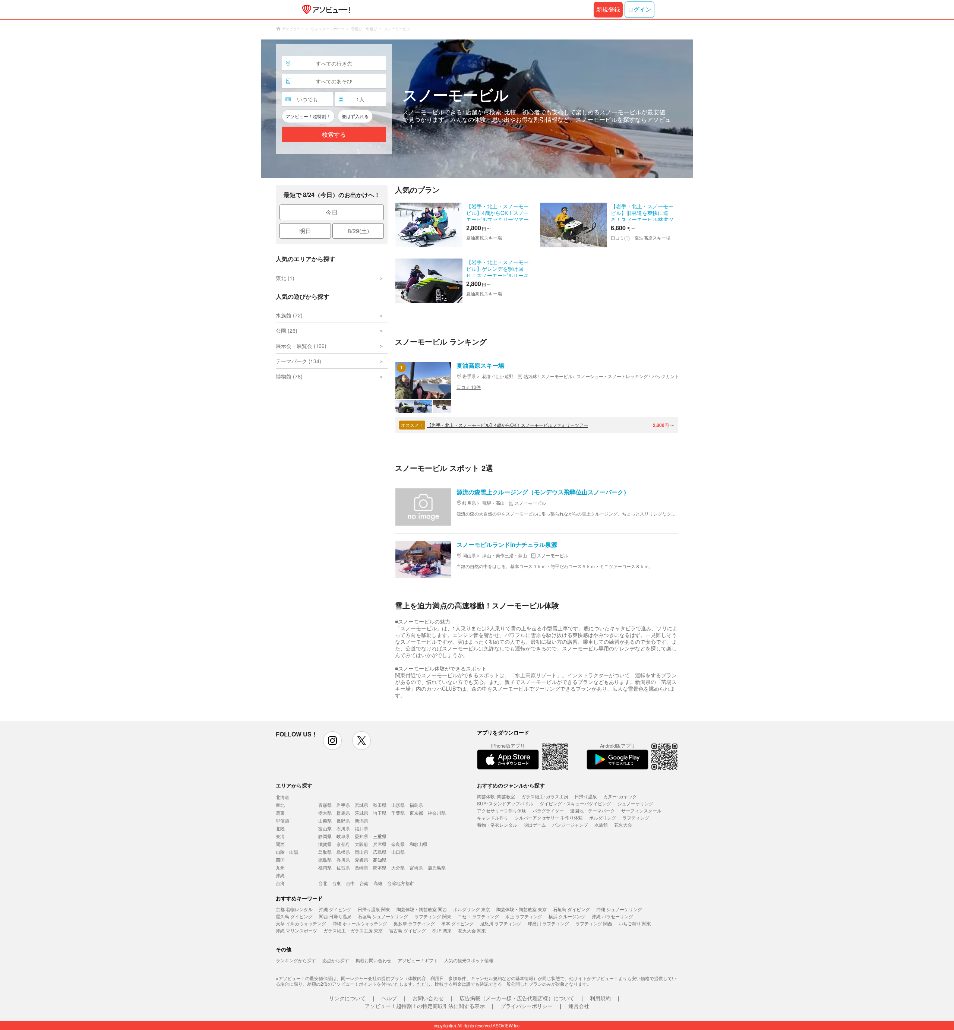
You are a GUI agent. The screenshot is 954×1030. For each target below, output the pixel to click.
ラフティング (635, 817)
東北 (280, 805)
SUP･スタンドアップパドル (505, 803)
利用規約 (600, 998)
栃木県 (325, 812)
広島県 (379, 852)
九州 (280, 867)
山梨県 (325, 820)
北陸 (280, 828)
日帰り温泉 (586, 796)
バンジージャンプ (570, 824)
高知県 (379, 859)
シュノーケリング (635, 803)
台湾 (280, 883)
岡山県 (361, 852)
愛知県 (361, 836)
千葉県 (398, 812)
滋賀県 (325, 844)
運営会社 (578, 1006)
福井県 (361, 828)
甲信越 (282, 820)
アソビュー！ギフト (418, 960)
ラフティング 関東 (432, 916)
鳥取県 (325, 852)
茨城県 (361, 812)
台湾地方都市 (400, 883)
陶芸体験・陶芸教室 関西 (422, 909)
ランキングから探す (296, 960)
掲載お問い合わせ (373, 960)
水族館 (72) (289, 315)
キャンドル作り (492, 817)
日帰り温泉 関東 (374, 909)
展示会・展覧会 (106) (301, 345)
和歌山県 (418, 844)
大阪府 (361, 844)
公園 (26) (286, 330)
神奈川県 (437, 812)
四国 (280, 859)
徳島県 (325, 859)
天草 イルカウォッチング (301, 923)
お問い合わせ (428, 998)
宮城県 (361, 805)
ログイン (639, 9)
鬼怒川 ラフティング (500, 923)
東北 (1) (285, 278)
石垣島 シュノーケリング (383, 916)
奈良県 (398, 844)
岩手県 (343, 805)
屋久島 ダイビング (294, 916)
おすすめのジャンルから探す (511, 785)
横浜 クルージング (567, 916)
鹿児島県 (437, 867)
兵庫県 (379, 844)
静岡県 (325, 836)
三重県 (379, 836)
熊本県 (379, 867)
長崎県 (361, 867)
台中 (350, 883)
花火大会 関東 (472, 930)
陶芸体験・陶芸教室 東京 (521, 909)
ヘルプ (389, 998)
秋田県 (379, 805)
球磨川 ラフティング (548, 923)
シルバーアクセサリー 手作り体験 (549, 817)
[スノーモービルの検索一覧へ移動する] (477, 108)
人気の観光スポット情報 (468, 960)
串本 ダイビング (457, 923)
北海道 (282, 797)
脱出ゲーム (535, 824)
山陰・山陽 (287, 852)
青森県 (325, 805)
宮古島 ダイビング (407, 930)
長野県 (343, 820)
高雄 (377, 883)
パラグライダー (548, 810)
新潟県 (361, 820)
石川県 (343, 828)
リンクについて (347, 998)
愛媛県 (361, 859)
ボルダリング (602, 817)
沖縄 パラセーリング (612, 916)
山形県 (398, 805)
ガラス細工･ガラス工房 (544, 796)
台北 (322, 883)
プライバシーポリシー (526, 1006)
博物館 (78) (289, 376)
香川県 (343, 859)
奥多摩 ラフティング (414, 923)
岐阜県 (343, 836)
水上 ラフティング (523, 916)
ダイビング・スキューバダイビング (575, 803)
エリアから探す (294, 785)
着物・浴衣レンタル (497, 824)
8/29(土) (358, 230)
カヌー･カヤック (620, 796)
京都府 (343, 844)
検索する (334, 134)
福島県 (416, 805)
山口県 (398, 852)
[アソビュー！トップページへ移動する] (324, 9)
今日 (332, 212)
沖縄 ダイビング (335, 909)
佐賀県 (343, 867)
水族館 (601, 824)
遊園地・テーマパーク (592, 810)
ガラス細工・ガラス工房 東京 (353, 930)
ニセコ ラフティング (478, 916)
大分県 (398, 867)
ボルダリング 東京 (471, 909)
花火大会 (623, 824)
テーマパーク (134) (298, 361)
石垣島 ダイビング (571, 909)
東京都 (416, 812)
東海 (280, 836)
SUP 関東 (442, 930)
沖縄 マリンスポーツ (296, 930)
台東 (336, 883)
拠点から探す (335, 960)
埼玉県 (379, 812)
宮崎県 (416, 867)
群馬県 (343, 812)
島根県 (343, 852)
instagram (332, 740)
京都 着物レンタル (294, 909)
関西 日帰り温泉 (335, 916)
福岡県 (325, 867)
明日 (305, 230)
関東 (280, 812)
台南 (364, 883)
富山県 (325, 828)
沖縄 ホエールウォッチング (359, 923)
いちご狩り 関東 (635, 923)
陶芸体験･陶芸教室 (496, 796)
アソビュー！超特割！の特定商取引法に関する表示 (425, 1006)
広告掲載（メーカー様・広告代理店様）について (516, 998)
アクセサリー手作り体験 (501, 810)
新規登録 (608, 9)
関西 (280, 844)
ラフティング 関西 (593, 923)
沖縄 (280, 875)
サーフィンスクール (641, 810)
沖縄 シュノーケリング (619, 909)
